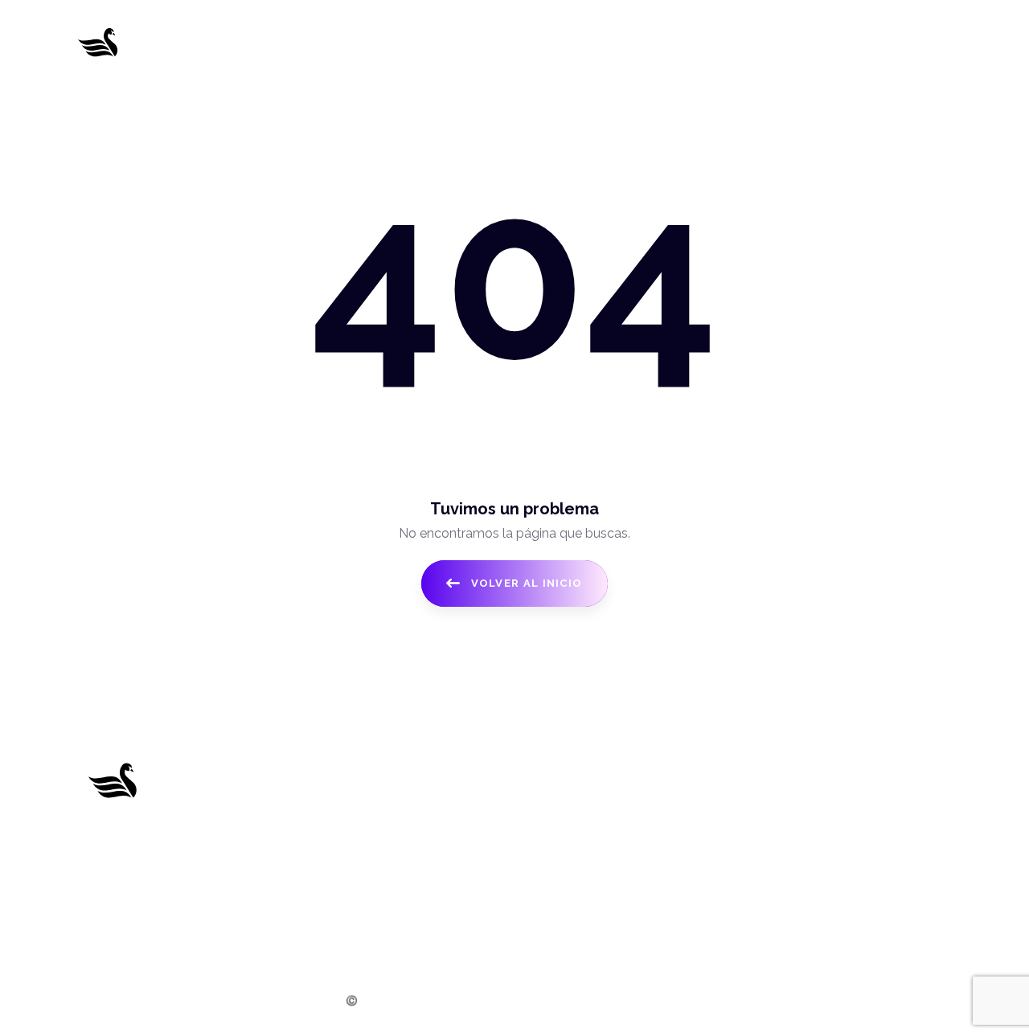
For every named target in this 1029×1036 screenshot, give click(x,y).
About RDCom (343, 804)
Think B (665, 1000)
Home (318, 774)
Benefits (324, 864)
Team (317, 894)
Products (327, 834)
